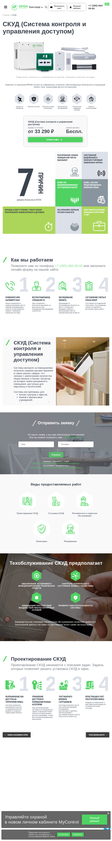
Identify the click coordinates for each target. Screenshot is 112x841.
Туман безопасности (96, 735)
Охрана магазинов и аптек (18, 735)
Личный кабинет (77, 7)
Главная (6, 15)
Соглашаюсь (64, 834)
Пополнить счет (59, 7)
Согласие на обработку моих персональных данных (56, 463)
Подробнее (77, 834)
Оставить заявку (52, 140)
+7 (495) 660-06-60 (98, 6)
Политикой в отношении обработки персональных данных (56, 468)
